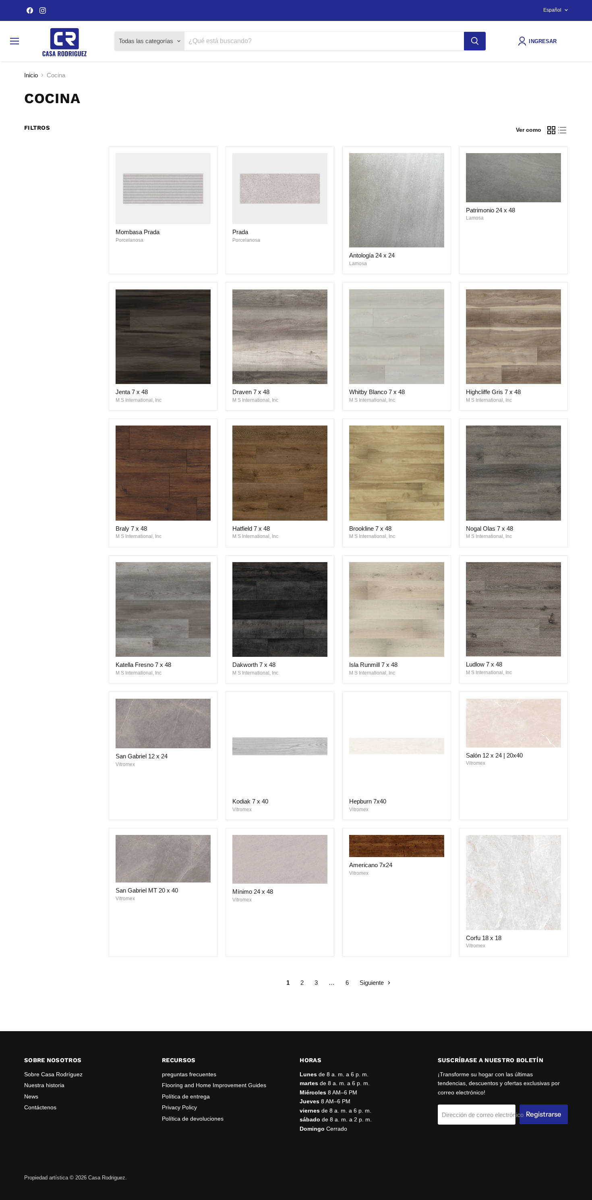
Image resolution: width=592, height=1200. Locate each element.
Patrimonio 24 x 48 (490, 210)
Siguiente (372, 982)
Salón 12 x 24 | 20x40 (494, 755)
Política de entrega (186, 1096)
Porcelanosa (129, 240)
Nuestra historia (44, 1085)
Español (552, 10)
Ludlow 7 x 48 (484, 664)
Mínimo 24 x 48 (252, 891)
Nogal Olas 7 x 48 (489, 528)
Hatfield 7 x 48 (251, 528)
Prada (240, 231)
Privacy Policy (179, 1107)
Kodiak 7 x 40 (250, 801)
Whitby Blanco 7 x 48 (377, 391)
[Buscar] (475, 41)
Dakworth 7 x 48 (253, 664)
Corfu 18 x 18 (483, 937)
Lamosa (358, 263)
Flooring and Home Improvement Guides (214, 1085)
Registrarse (543, 1114)
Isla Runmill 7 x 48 (373, 664)
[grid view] (551, 130)
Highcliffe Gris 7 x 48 (493, 391)
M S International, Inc (138, 400)
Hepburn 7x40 (367, 801)
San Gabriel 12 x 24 (142, 756)
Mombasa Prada (137, 231)
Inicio (31, 75)
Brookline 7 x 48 (370, 528)
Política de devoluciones (193, 1118)
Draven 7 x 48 (250, 391)
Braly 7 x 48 (131, 528)
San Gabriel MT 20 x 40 (147, 890)
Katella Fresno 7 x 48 (143, 664)
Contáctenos (40, 1107)
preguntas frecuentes (189, 1074)
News (31, 1096)
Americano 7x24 (370, 865)
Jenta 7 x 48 (132, 391)
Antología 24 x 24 (372, 255)
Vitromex (125, 764)
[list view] (562, 130)
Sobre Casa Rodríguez (53, 1074)
